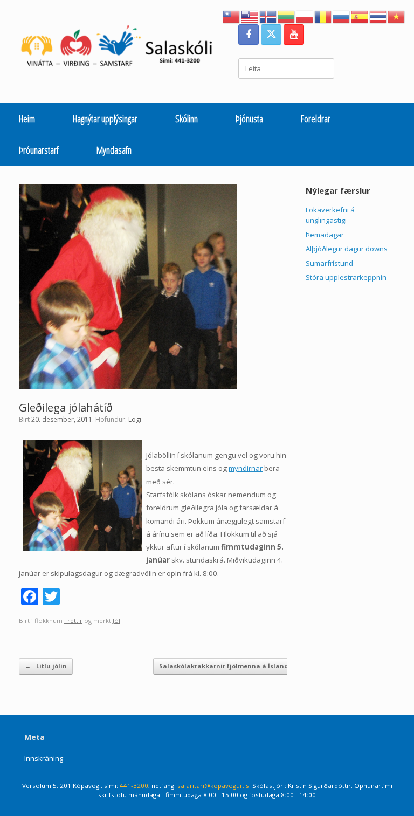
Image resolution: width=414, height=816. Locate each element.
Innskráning (43, 758)
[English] (250, 15)
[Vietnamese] (397, 15)
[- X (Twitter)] (271, 34)
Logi (134, 419)
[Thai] (378, 15)
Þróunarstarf (39, 149)
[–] (122, 48)
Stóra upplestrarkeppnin (346, 277)
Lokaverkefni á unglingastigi (330, 215)
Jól (116, 620)
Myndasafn (114, 149)
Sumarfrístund (329, 263)
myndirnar (246, 468)
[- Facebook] (248, 34)
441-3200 (134, 785)
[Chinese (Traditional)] (232, 15)
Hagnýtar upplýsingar (105, 118)
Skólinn (186, 118)
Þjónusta (249, 118)
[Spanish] (360, 15)
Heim (27, 118)
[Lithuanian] (287, 15)
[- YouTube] (294, 34)
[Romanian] (323, 15)
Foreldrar (315, 118)
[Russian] (342, 15)
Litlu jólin (46, 666)
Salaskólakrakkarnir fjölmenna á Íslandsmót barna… (250, 666)
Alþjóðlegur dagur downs (347, 248)
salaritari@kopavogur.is (213, 785)
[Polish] (305, 15)
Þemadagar (325, 234)
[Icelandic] (268, 15)
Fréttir (73, 620)
